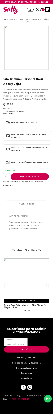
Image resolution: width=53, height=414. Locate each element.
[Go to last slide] (7, 285)
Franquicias (26, 373)
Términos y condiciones (27, 357)
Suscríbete (26, 349)
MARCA (12, 19)
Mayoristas (26, 378)
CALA (18, 19)
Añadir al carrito (30, 176)
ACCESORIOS (16, 111)
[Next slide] (46, 285)
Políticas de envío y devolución (26, 362)
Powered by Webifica (19, 398)
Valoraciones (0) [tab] (26, 204)
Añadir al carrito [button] (26, 301)
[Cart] (42, 9)
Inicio (6, 19)
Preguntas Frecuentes (26, 368)
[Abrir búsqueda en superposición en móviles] (30, 9)
